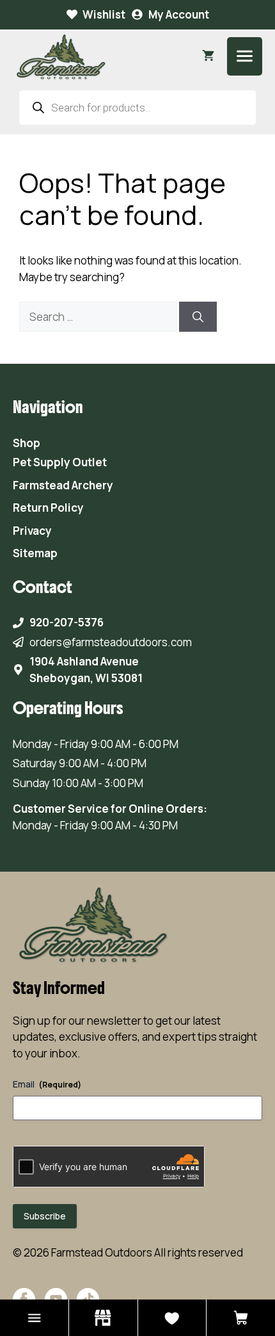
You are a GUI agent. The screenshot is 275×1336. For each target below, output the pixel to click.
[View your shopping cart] (208, 56)
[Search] (198, 317)
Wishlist (103, 14)
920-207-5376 (66, 622)
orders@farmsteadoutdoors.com (110, 642)
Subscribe (45, 1216)
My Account (178, 14)
